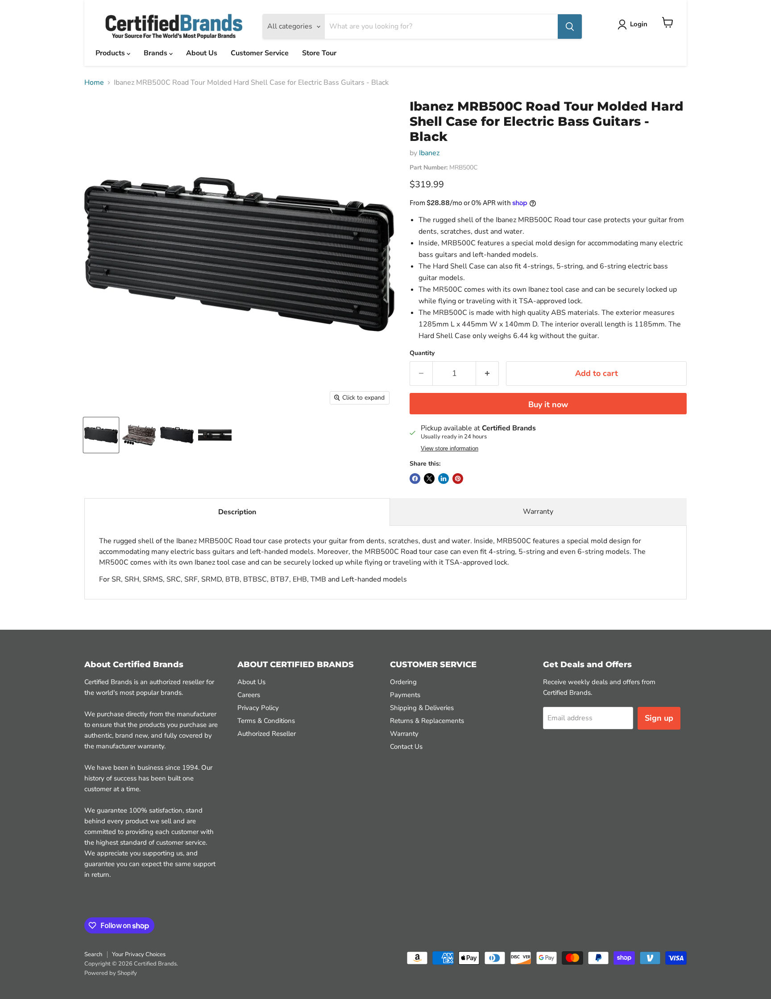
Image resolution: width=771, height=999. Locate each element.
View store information (449, 449)
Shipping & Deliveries (422, 707)
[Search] (570, 26)
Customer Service (260, 53)
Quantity (422, 353)
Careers (248, 694)
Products (111, 53)
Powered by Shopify (110, 973)
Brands (156, 53)
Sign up (659, 718)
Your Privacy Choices (139, 954)
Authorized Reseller (266, 733)
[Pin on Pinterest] (457, 478)
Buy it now (548, 404)
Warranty (538, 511)
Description (237, 512)
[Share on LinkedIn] (443, 478)
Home (94, 82)
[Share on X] (429, 478)
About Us (201, 53)
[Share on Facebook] (415, 478)
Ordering (403, 681)
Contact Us (406, 746)
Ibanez (429, 153)
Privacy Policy (258, 707)
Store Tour (319, 53)
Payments (405, 694)
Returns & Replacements (427, 720)
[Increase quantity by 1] (487, 373)
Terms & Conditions (266, 720)
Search (93, 954)
